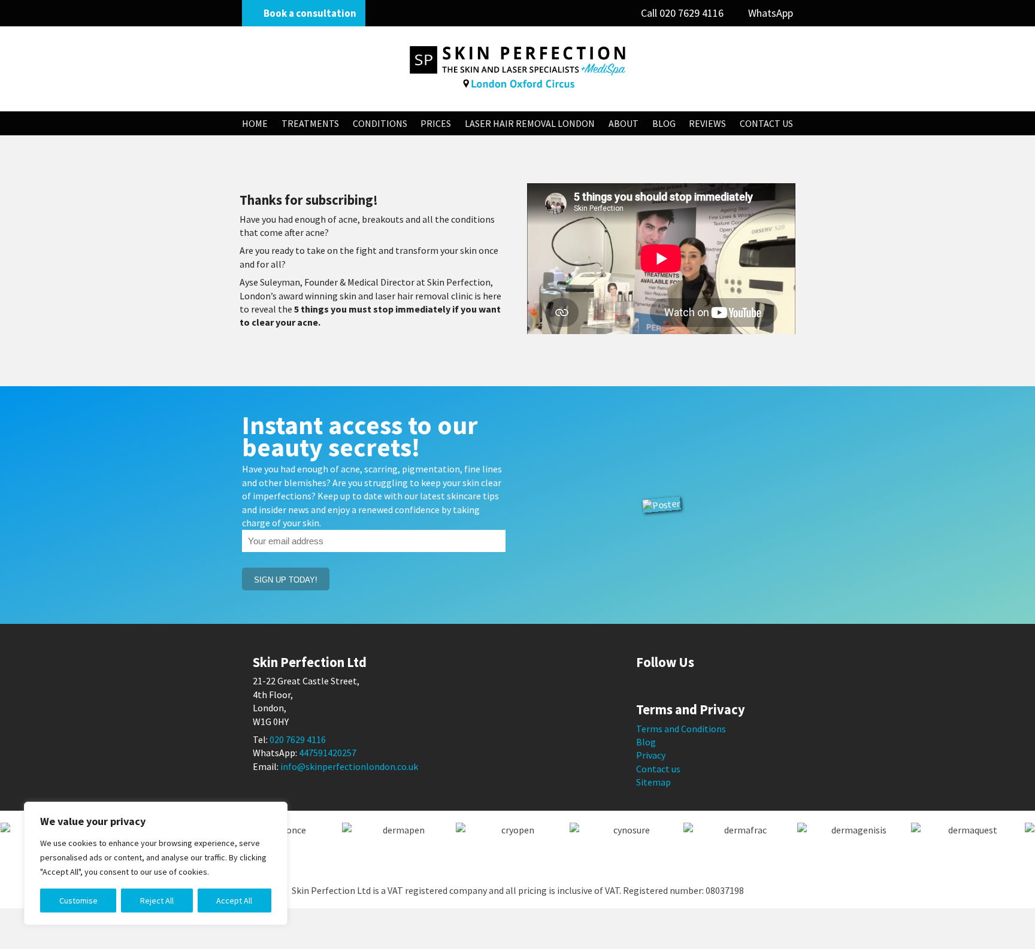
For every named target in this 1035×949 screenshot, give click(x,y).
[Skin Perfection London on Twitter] (660, 686)
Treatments (310, 123)
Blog (664, 123)
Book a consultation (310, 13)
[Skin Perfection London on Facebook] (643, 686)
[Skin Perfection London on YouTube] (678, 686)
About (623, 123)
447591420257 (327, 753)
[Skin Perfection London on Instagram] (695, 686)
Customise (78, 900)
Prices (435, 123)
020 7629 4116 (683, 13)
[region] (156, 863)
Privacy (650, 755)
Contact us (658, 769)
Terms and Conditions (681, 729)
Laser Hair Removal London (530, 123)
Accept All (234, 900)
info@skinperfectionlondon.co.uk (349, 766)
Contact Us (766, 123)
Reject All (157, 900)
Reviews (707, 123)
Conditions (380, 123)
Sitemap (653, 782)
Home (255, 123)
